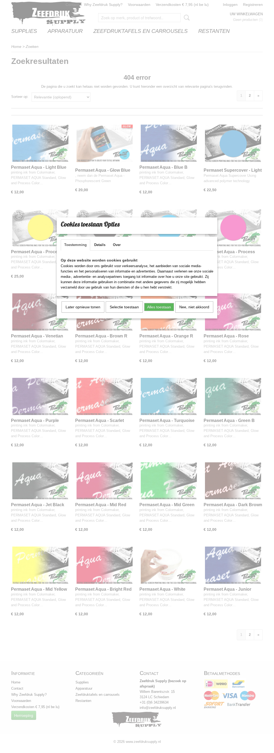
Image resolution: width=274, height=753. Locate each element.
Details (99, 245)
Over (117, 245)
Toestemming (75, 245)
